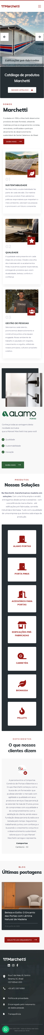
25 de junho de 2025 (12, 926)
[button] (22, 90)
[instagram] (13, 965)
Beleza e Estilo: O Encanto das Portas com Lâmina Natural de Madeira (20, 916)
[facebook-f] (17, 965)
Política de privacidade (18, 998)
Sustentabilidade (16, 185)
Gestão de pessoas (17, 323)
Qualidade (11, 252)
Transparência (14, 1014)
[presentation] (4, 37)
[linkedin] (9, 965)
